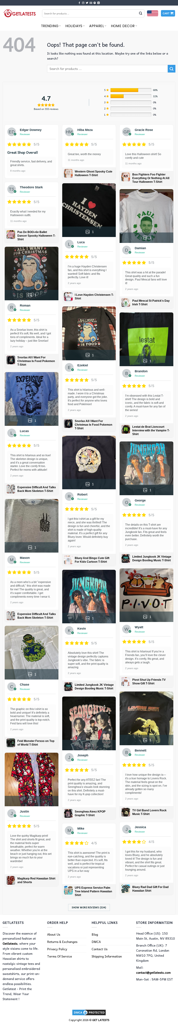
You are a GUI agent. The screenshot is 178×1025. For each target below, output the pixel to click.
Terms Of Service (59, 956)
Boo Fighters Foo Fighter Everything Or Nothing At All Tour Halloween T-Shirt (150, 178)
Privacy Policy (57, 948)
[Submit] (140, 13)
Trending (49, 25)
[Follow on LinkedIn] (98, 3)
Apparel (96, 25)
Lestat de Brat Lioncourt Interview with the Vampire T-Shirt (151, 430)
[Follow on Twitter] (87, 3)
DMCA (96, 941)
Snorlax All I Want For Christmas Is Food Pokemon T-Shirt (36, 361)
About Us (53, 934)
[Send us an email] (91, 3)
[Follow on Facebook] (79, 3)
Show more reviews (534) (89, 907)
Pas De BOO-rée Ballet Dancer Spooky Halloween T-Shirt (36, 236)
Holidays (73, 25)
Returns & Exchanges (62, 941)
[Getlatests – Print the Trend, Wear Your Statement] (20, 13)
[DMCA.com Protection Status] (89, 1012)
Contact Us (99, 948)
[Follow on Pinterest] (95, 3)
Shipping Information (107, 956)
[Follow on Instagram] (83, 3)
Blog (95, 934)
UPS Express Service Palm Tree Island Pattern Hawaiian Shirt (93, 891)
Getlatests (10, 943)
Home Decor (123, 25)
